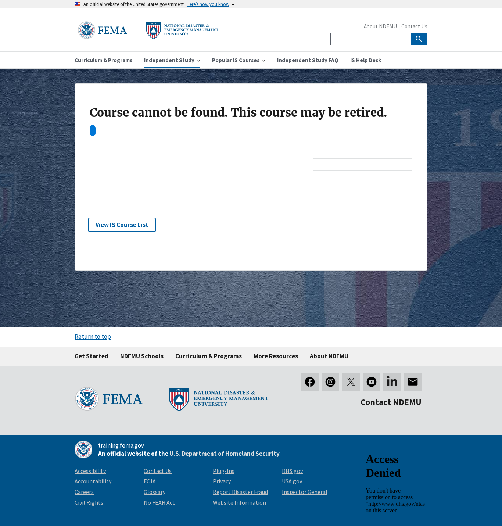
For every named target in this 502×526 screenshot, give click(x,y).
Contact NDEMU (391, 402)
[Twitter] (351, 382)
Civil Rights (89, 502)
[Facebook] (310, 382)
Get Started (91, 356)
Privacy (222, 481)
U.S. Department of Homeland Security (224, 453)
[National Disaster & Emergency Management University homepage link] (148, 42)
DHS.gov (292, 471)
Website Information (239, 502)
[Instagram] (330, 382)
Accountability (93, 481)
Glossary (154, 491)
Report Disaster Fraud (240, 491)
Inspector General (304, 491)
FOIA (150, 481)
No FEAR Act (159, 502)
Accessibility (90, 471)
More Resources (276, 356)
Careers (84, 491)
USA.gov (292, 481)
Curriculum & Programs (208, 356)
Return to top (93, 337)
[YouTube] (371, 382)
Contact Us (414, 26)
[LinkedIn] (392, 382)
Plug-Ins (223, 471)
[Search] (419, 39)
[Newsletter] (413, 382)
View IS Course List (122, 225)
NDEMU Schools (142, 356)
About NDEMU (380, 26)
